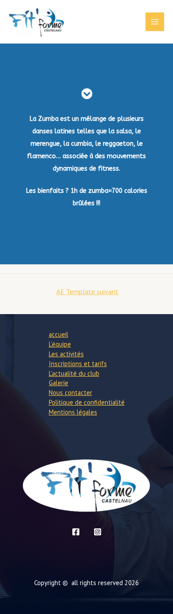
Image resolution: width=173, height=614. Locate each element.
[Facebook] (76, 532)
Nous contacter (70, 392)
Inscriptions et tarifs (78, 363)
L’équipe (60, 344)
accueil (58, 334)
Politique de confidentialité (87, 402)
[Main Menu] (154, 21)
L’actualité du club (74, 373)
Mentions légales (73, 412)
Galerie (58, 383)
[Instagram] (98, 532)
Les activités (66, 354)
